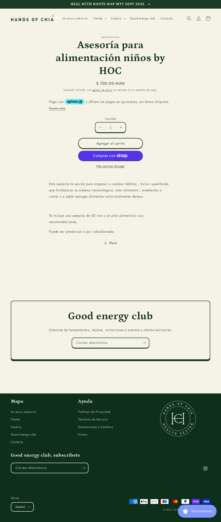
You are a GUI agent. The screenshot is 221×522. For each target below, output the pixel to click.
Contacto (17, 442)
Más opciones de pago (110, 166)
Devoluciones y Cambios (95, 427)
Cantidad (110, 119)
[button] (99, 18)
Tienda (15, 419)
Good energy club (23, 434)
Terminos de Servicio (93, 419)
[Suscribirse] (144, 343)
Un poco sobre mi (23, 412)
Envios (82, 434)
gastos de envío (102, 90)
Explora (16, 427)
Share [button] (113, 243)
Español (20, 507)
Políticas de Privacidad (94, 412)
